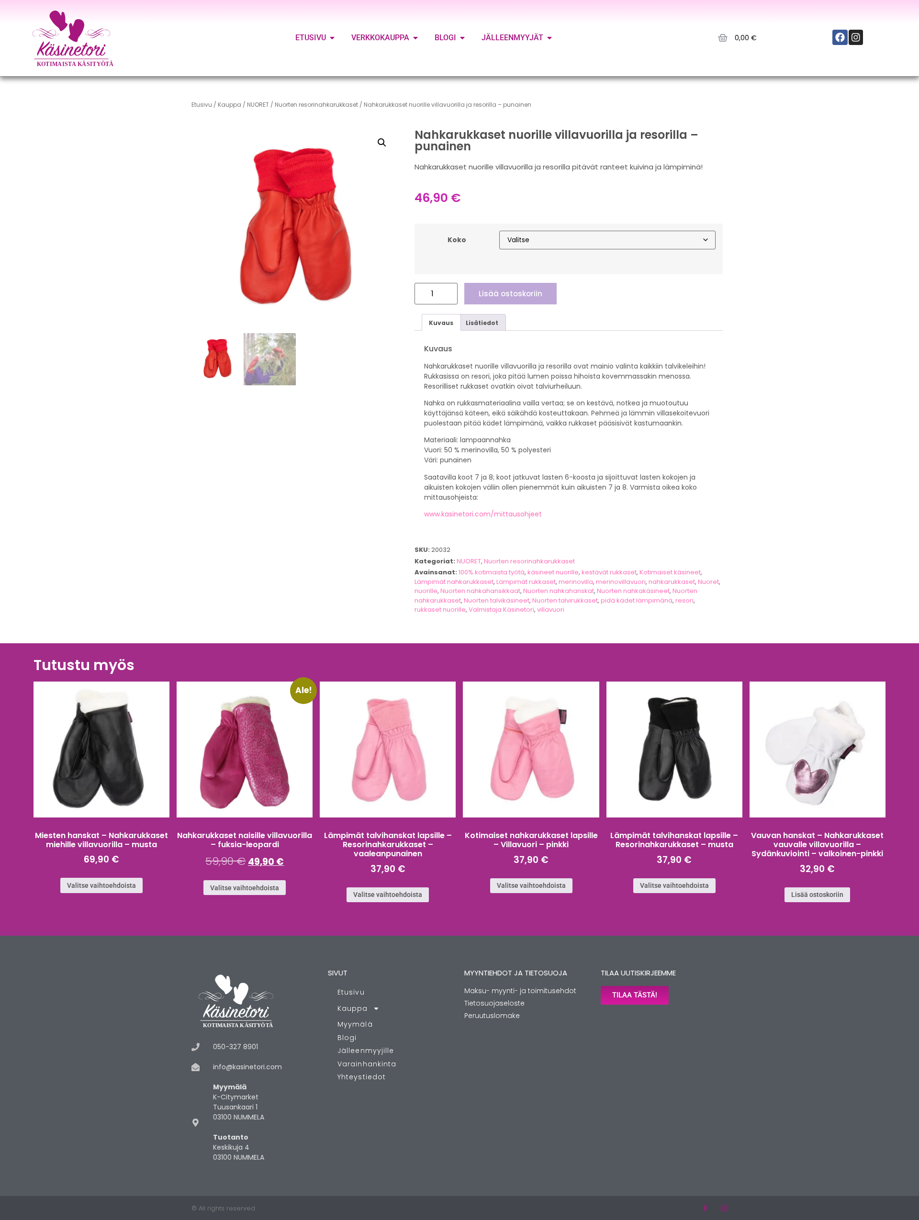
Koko (457, 239)
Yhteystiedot (361, 1077)
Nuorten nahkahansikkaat (480, 590)
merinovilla (576, 581)
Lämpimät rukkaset (526, 581)
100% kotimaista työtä (492, 572)
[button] (382, 142)
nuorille (426, 590)
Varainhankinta (366, 1064)
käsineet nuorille (553, 572)
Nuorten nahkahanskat (558, 590)
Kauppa (229, 105)
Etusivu (201, 105)
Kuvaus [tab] (441, 323)
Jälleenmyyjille (365, 1050)
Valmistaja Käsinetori (501, 609)
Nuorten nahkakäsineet (633, 590)
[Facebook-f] (705, 1208)
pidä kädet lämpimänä (636, 600)
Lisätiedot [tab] (482, 323)
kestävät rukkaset (609, 572)
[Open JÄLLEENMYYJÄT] (549, 38)
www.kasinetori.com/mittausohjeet (483, 514)
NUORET (258, 105)
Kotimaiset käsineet (670, 572)
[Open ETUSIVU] (332, 38)
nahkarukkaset (672, 581)
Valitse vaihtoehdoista (101, 885)
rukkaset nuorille (440, 609)
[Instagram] (724, 1208)
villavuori (550, 609)
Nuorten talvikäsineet (496, 600)
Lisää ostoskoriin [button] (817, 894)
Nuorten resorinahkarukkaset (316, 105)
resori (684, 600)
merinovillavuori (621, 581)
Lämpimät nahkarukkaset (454, 581)
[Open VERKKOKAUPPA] (415, 38)
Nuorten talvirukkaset (565, 600)
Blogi (347, 1037)
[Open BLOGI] (462, 38)
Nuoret (708, 581)
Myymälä (355, 1024)
